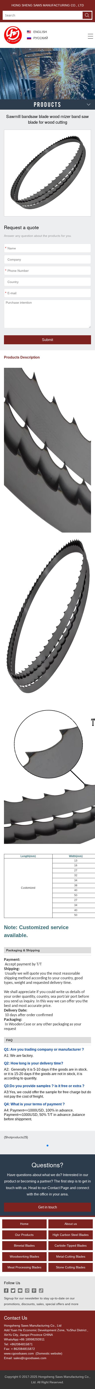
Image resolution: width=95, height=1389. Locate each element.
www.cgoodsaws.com (19, 1353)
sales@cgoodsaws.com (29, 1358)
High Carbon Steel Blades (71, 1235)
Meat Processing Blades (24, 1267)
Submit (47, 340)
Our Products (24, 1235)
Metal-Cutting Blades (70, 1256)
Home (24, 1224)
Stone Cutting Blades (70, 1267)
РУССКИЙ (40, 38)
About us (71, 1224)
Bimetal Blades (24, 1245)
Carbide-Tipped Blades (71, 1245)
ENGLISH (40, 32)
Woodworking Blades (24, 1256)
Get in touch (47, 1207)
